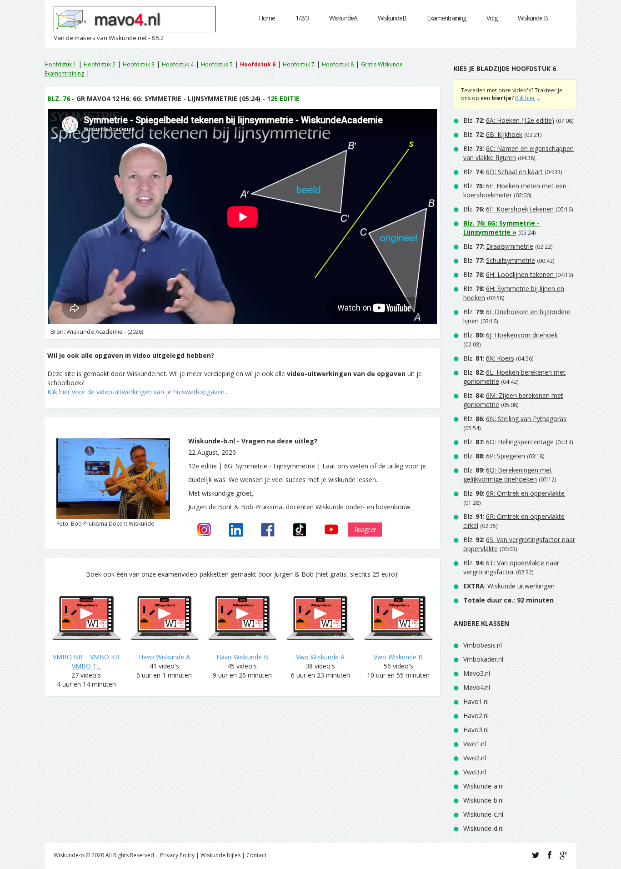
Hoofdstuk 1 (60, 64)
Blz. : (508, 120)
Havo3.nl (476, 729)
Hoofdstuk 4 (178, 64)
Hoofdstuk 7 (299, 64)
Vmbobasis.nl (482, 645)
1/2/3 (302, 18)
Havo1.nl (476, 701)
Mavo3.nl (476, 673)
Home (267, 18)
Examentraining (446, 18)
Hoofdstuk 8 (338, 64)
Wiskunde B (533, 18)
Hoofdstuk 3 (139, 64)
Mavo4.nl (476, 687)
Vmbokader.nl (483, 659)
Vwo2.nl (474, 757)
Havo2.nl (476, 715)
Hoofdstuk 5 (217, 64)
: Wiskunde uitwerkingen (509, 586)
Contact (256, 855)
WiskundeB (392, 18)
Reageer (365, 529)
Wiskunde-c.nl (483, 814)
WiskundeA (343, 18)
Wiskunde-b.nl (483, 800)
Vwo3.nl (474, 772)
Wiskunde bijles (220, 855)
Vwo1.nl (474, 743)
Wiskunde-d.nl (483, 828)
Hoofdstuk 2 (99, 64)
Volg (491, 18)
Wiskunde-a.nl (483, 786)
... (138, 391)
